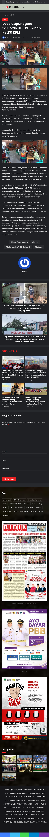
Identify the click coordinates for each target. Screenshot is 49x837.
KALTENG (21, 807)
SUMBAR (6, 822)
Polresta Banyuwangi (21, 511)
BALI (15, 797)
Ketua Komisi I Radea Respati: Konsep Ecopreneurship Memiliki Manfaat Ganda (12, 400)
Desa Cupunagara (20, 242)
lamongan (29, 507)
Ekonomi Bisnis (21, 800)
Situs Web (5, 469)
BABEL (11, 797)
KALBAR (43, 804)
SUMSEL (13, 822)
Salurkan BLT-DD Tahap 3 (18, 247)
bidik (6, 38)
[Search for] (46, 7)
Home (6, 15)
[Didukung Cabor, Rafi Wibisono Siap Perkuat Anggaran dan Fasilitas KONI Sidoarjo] (9, 777)
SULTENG (31, 818)
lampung (38, 507)
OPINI (33, 815)
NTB (11, 815)
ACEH (5, 797)
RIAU (43, 815)
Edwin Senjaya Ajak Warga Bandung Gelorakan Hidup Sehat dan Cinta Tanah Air (35, 400)
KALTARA (13, 807)
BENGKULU (30, 797)
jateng (40, 504)
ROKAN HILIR (10, 818)
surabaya (6, 515)
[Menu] (3, 7)
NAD (28, 815)
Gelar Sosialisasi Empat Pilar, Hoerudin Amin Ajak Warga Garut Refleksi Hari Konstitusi (12, 374)
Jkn (11, 507)
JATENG (31, 804)
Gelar (4, 504)
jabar (35, 242)
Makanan (20, 811)
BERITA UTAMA (40, 797)
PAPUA (38, 815)
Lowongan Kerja (10, 811)
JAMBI (13, 804)
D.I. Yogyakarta (9, 800)
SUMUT (32, 822)
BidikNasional (39, 789)
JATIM (37, 804)
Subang (39, 247)
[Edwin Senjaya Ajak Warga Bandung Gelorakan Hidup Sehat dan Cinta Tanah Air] (36, 389)
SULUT (26, 822)
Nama (4, 452)
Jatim (4, 507)
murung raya (7, 511)
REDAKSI (12, 793)
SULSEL (20, 822)
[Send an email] (9, 38)
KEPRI (34, 807)
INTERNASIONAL (33, 800)
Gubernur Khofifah (15, 504)
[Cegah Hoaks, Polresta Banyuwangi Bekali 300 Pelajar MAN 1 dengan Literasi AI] (40, 768)
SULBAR (24, 818)
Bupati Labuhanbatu (34, 500)
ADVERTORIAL (41, 822)
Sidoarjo (33, 511)
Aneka (24, 793)
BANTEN (22, 797)
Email (4, 460)
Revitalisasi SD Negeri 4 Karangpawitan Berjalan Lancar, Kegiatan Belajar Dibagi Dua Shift (35, 374)
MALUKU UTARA (38, 811)
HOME (19, 793)
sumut (41, 511)
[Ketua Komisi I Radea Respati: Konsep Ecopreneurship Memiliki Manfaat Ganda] (13, 389)
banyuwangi (7, 500)
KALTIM (28, 807)
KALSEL (6, 807)
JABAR (12, 15)
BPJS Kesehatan (19, 500)
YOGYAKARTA (22, 804)
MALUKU (28, 811)
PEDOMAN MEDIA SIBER (36, 793)
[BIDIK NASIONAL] (15, 7)
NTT (15, 815)
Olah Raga (21, 815)
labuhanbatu (19, 507)
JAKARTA (6, 804)
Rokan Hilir (39, 818)
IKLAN (26, 504)
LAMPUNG (41, 807)
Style (18, 818)
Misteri (6, 815)
